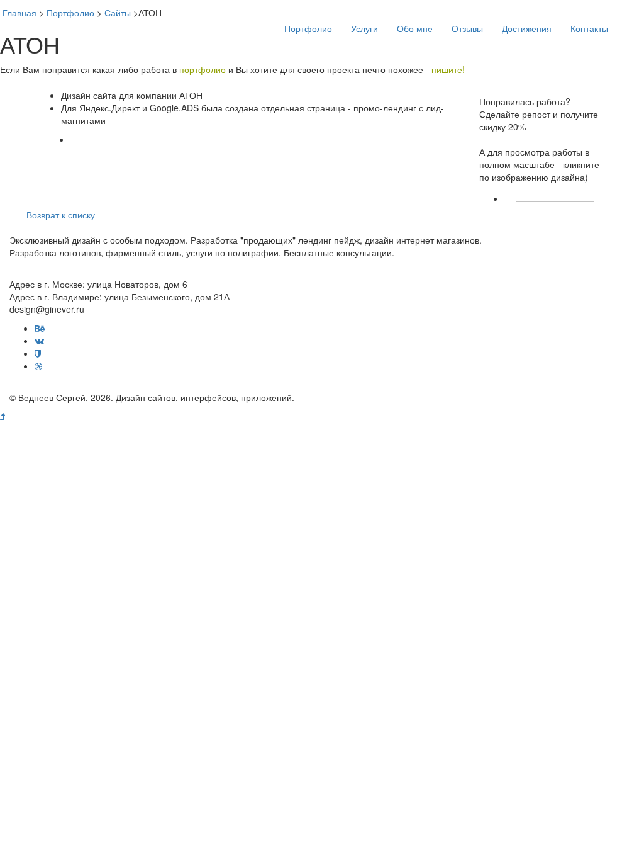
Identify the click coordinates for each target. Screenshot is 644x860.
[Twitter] (537, 196)
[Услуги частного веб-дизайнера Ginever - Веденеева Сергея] (83, 19)
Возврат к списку (60, 214)
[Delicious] (550, 196)
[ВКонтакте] (562, 196)
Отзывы (467, 28)
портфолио (202, 69)
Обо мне (415, 28)
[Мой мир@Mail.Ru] (587, 196)
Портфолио (308, 28)
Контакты (589, 28)
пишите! (448, 69)
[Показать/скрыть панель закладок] (510, 196)
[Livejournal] (575, 196)
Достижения (527, 28)
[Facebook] (524, 196)
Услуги (364, 28)
